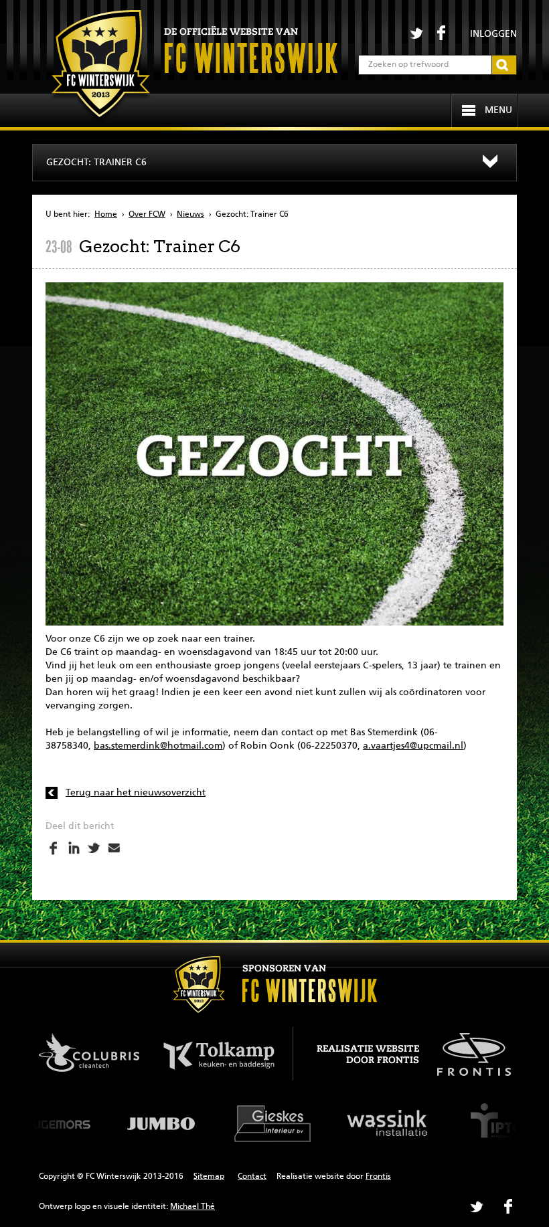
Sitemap (208, 1177)
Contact (252, 1177)
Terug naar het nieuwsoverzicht (136, 792)
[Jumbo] (161, 1123)
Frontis (378, 1177)
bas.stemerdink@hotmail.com (158, 746)
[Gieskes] (274, 1123)
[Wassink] (388, 1123)
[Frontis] (467, 1052)
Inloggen (493, 34)
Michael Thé (192, 1207)
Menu (498, 110)
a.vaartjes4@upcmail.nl (413, 746)
